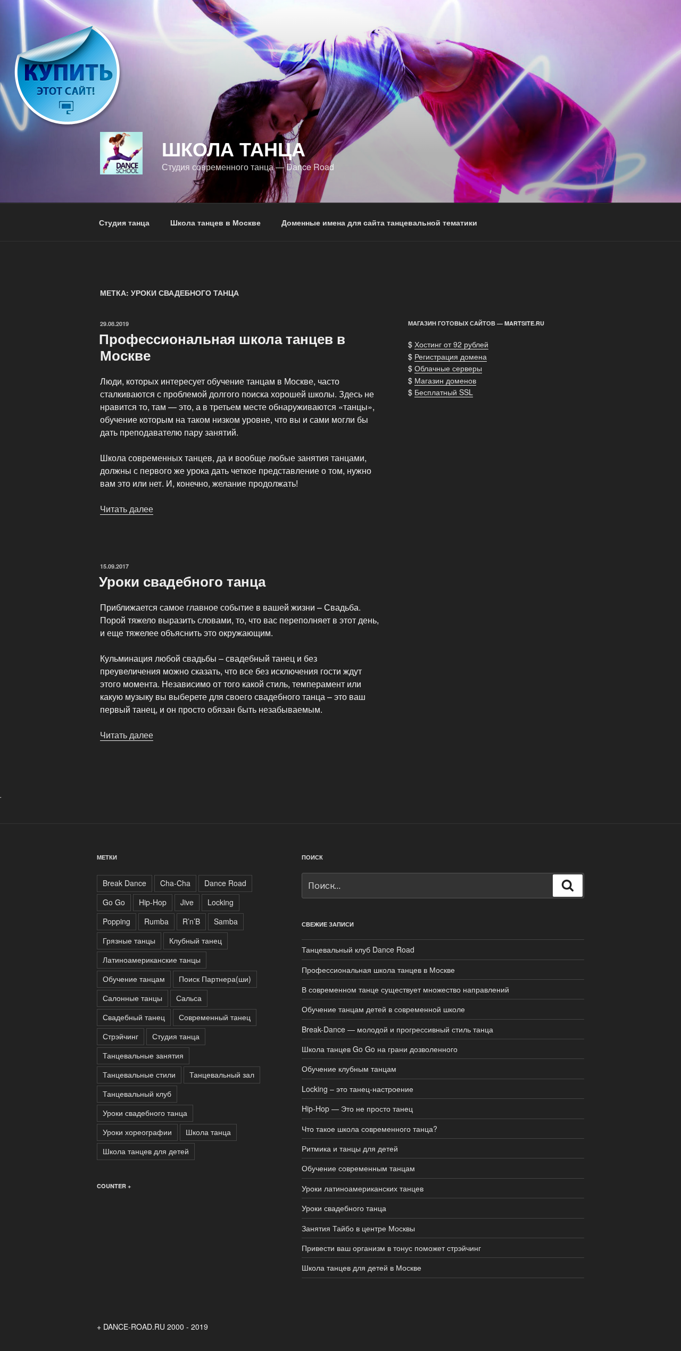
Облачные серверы (448, 368)
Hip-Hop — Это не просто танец (357, 1108)
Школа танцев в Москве (215, 222)
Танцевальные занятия (143, 1055)
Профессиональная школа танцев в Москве (222, 347)
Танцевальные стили (139, 1074)
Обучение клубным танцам (349, 1068)
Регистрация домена (450, 356)
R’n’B (191, 921)
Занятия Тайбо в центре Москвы (358, 1228)
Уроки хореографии (137, 1132)
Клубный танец (195, 940)
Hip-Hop (153, 902)
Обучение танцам (134, 978)
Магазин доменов (445, 380)
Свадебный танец (134, 1017)
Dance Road (225, 883)
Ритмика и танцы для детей (350, 1148)
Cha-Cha (175, 883)
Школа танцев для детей (146, 1151)
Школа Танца (233, 148)
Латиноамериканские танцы (152, 959)
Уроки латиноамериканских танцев (362, 1188)
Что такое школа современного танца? (369, 1128)
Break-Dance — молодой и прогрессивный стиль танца (397, 1029)
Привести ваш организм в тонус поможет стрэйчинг (391, 1247)
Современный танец (215, 1017)
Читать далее (126, 509)
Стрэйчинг (120, 1036)
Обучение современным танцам (358, 1168)
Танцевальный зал (221, 1074)
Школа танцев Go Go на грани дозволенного (380, 1049)
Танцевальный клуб (137, 1093)
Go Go (114, 902)
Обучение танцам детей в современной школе (383, 1009)
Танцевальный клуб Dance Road (358, 949)
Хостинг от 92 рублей (451, 344)
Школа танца (208, 1132)
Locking (220, 902)
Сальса (189, 998)
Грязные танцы (129, 940)
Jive (187, 902)
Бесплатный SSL (443, 392)
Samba (226, 921)
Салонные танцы (132, 998)
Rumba (156, 921)
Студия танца (124, 222)
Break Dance (124, 883)
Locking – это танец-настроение (357, 1088)
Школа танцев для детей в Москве (361, 1267)
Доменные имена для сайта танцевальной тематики (379, 222)
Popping (116, 921)
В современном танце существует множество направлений (405, 989)
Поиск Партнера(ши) (215, 978)
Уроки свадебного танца (182, 581)
